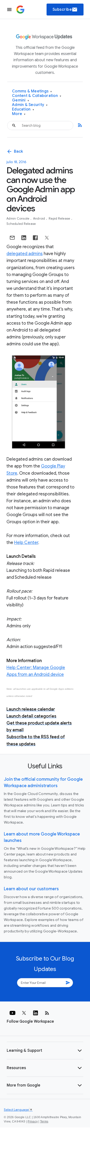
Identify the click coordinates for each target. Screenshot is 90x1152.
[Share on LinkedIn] (24, 237)
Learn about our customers (31, 888)
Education (23, 109)
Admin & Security (30, 105)
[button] (45, 1050)
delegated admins (24, 253)
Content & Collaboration (36, 96)
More (19, 114)
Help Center (26, 542)
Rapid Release (60, 218)
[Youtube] (12, 1013)
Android (39, 218)
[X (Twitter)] (24, 1013)
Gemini (20, 100)
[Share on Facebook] (35, 237)
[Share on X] (47, 237)
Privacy (33, 1121)
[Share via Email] (12, 237)
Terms (44, 1121)
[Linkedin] (35, 1013)
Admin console (18, 218)
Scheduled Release (21, 224)
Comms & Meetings (32, 91)
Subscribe (65, 9)
